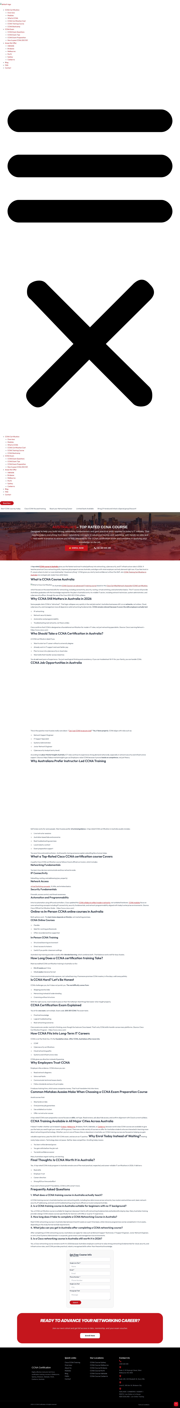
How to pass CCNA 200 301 (18, 40)
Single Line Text (75, 1263)
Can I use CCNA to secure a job (80, 731)
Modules (11, 15)
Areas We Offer (11, 43)
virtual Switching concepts (40, 886)
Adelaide (11, 46)
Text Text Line (74, 1256)
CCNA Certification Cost (17, 21)
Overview (11, 13)
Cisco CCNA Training (72, 1362)
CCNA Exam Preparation (17, 37)
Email (72, 1270)
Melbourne (12, 51)
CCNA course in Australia (48, 566)
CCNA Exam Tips (14, 35)
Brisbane (11, 49)
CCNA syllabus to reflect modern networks (94, 903)
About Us (68, 1368)
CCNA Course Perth (97, 1371)
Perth (10, 54)
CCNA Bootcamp (14, 26)
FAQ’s (67, 1376)
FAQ (6, 65)
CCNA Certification (12, 10)
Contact (8, 68)
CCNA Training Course (16, 24)
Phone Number (75, 1277)
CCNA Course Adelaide (98, 1373)
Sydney (10, 57)
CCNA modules (134, 903)
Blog (6, 62)
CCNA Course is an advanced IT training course (79, 586)
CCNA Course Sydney (98, 1362)
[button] (90, 253)
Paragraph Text (75, 1291)
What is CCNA (13, 18)
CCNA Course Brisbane (98, 1368)
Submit (75, 1302)
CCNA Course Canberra (99, 1376)
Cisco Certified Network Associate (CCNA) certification (127, 586)
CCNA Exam (9, 29)
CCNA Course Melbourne (99, 1365)
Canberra (11, 60)
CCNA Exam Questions (16, 32)
